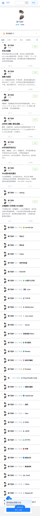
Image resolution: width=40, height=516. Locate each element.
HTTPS (27, 440)
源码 (26, 404)
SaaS (28, 475)
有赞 (26, 449)
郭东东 (21, 245)
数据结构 (28, 466)
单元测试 (28, 343)
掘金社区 (28, 458)
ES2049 (22, 272)
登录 (33, 3)
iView (27, 484)
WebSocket (29, 307)
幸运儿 (21, 236)
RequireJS (29, 493)
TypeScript (29, 396)
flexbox (27, 351)
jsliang (21, 193)
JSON (27, 431)
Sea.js (27, 325)
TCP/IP (27, 298)
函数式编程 (29, 387)
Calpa (21, 254)
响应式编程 (29, 360)
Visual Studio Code (30, 378)
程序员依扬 (23, 263)
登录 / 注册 (18, 510)
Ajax (26, 413)
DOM (27, 422)
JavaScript (29, 227)
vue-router (29, 316)
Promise (28, 369)
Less (28, 289)
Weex (32, 334)
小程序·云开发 (30, 281)
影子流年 (11, 45)
